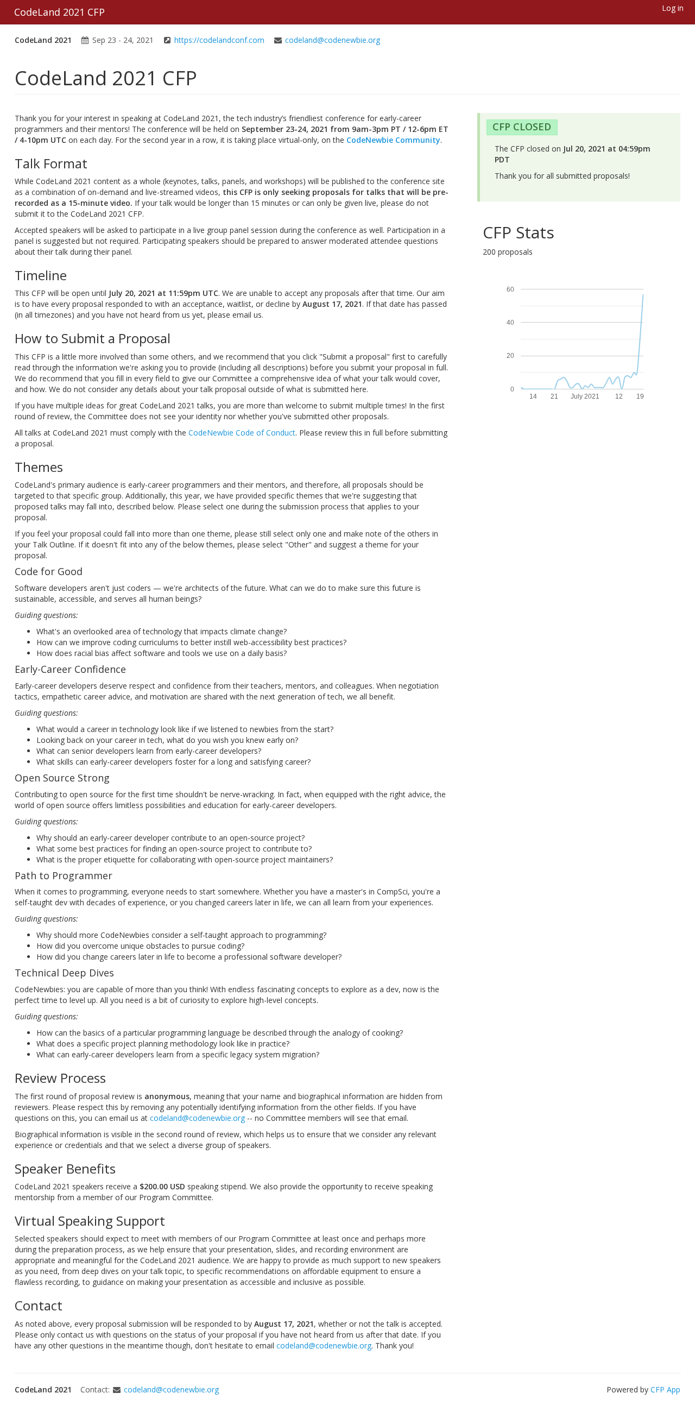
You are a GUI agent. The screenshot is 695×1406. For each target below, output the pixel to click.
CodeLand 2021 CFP (59, 11)
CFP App (665, 1389)
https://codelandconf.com (219, 40)
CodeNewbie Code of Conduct (241, 432)
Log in (673, 8)
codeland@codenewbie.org (332, 40)
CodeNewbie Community (393, 140)
